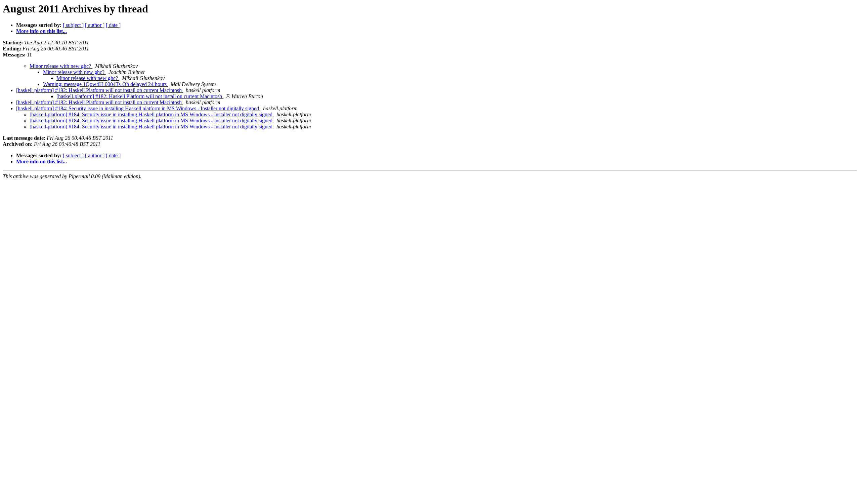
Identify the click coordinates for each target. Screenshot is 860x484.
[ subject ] (73, 25)
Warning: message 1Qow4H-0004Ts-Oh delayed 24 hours (105, 84)
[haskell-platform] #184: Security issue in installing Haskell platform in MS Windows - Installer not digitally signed (138, 108)
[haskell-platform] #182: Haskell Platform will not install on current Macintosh (99, 90)
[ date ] (113, 25)
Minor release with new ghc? (61, 66)
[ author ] (94, 25)
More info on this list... (41, 31)
